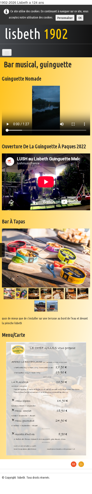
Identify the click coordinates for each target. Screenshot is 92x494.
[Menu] (7, 52)
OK (80, 17)
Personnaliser (65, 17)
